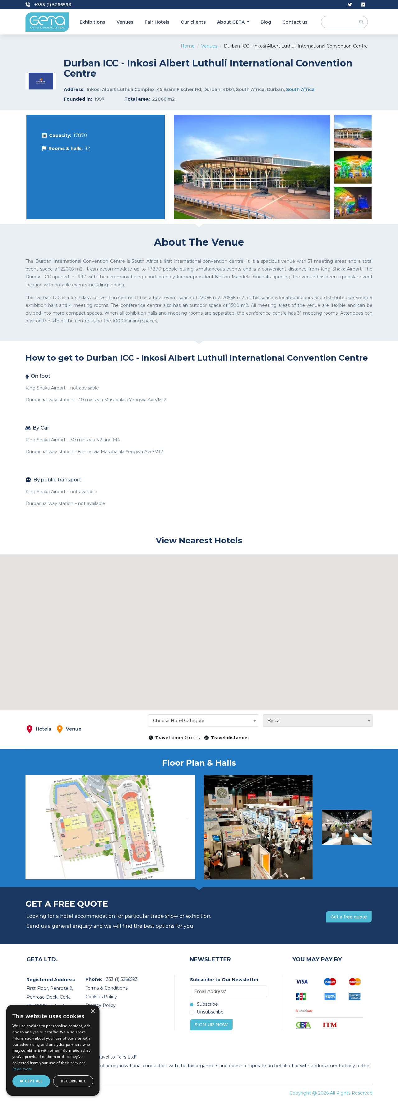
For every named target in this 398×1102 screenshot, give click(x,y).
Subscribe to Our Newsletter (224, 979)
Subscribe (207, 1004)
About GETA (231, 22)
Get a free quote (349, 917)
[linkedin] (363, 5)
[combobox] (203, 720)
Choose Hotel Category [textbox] (178, 720)
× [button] (92, 1011)
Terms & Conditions (106, 988)
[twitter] (350, 5)
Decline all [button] (73, 1081)
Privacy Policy (101, 1005)
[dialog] (53, 1050)
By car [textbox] (274, 720)
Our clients (193, 22)
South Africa (300, 89)
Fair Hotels (157, 22)
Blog (266, 22)
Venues (125, 22)
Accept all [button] (31, 1081)
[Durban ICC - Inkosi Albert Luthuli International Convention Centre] (252, 167)
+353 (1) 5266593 (52, 4)
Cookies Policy (101, 997)
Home (188, 46)
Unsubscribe (210, 1012)
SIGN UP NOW (211, 1024)
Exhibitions (92, 22)
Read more (22, 1069)
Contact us (295, 22)
